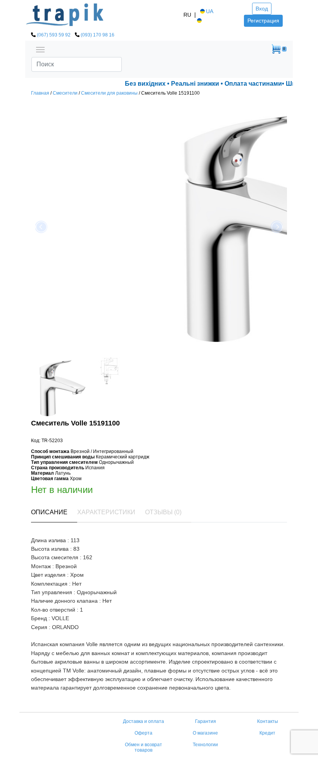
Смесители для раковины (109, 93)
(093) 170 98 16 (97, 35)
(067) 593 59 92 (54, 35)
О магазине (205, 733)
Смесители (65, 93)
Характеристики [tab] (106, 512)
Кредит (267, 733)
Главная (40, 93)
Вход (262, 8)
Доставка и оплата (143, 721)
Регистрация (263, 20)
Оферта (143, 733)
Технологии (205, 744)
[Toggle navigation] (40, 49)
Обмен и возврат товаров (143, 747)
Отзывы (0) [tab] (163, 512)
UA (209, 11)
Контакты (267, 721)
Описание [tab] (49, 512)
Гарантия (205, 721)
